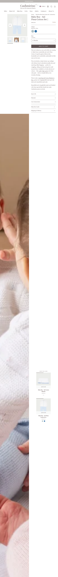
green (46, 71)
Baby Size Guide (35, 107)
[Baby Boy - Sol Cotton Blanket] (43, 380)
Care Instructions (35, 102)
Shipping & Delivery (36, 110)
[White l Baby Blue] (43, 395)
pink (40, 71)
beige (43, 71)
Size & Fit (33, 94)
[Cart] (55, 6)
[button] (5, 11)
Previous (10, 25)
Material (33, 98)
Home (32, 14)
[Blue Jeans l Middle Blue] (44, 421)
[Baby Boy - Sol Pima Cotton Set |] (43, 406)
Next (24, 25)
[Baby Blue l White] (42, 421)
